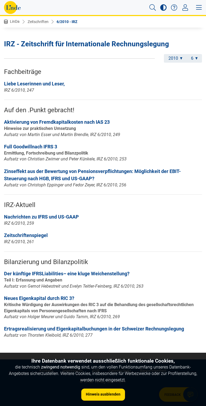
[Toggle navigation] (185, 7)
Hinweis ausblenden (103, 394)
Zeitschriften (38, 22)
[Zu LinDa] (12, 7)
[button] (152, 7)
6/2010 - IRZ (67, 22)
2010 (173, 58)
